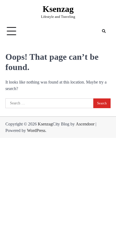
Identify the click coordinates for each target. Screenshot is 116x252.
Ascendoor (85, 124)
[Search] (104, 31)
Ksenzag (58, 9)
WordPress (36, 130)
